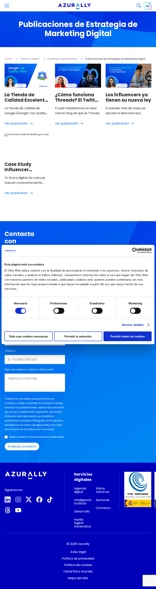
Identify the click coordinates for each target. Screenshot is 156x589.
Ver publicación (16, 123)
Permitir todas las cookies (127, 336)
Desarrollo (82, 511)
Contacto (78, 580)
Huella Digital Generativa (82, 523)
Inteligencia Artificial (82, 502)
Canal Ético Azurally (78, 571)
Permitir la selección (78, 336)
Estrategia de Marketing (62, 59)
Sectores (102, 500)
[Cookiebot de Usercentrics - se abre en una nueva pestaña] (135, 250)
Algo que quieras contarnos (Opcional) (29, 369)
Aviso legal (78, 552)
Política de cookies (78, 565)
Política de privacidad (78, 558)
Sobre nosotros (102, 490)
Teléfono (10, 351)
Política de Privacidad (40, 429)
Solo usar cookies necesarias (28, 336)
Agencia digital (30, 59)
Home (8, 59)
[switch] (58, 311)
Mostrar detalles (133, 324)
